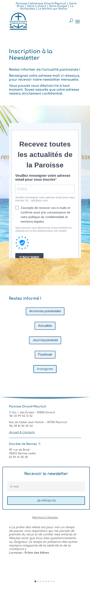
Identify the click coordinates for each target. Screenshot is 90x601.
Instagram (45, 369)
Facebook (45, 354)
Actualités (45, 325)
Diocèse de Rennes (25, 444)
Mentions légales (45, 517)
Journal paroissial (45, 340)
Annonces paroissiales (45, 311)
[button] (35, 581)
